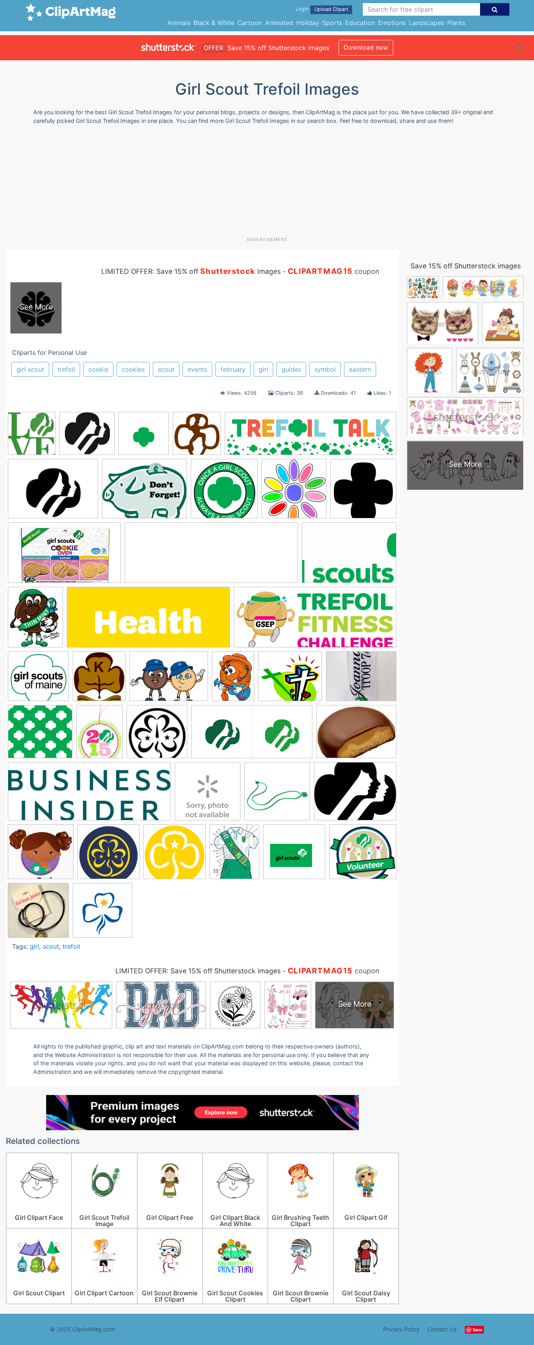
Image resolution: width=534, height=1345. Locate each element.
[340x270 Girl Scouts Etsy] (361, 679)
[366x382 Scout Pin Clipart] (196, 437)
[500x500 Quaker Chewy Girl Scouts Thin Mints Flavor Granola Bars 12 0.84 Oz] (207, 794)
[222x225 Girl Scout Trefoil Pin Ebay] (38, 913)
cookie (98, 369)
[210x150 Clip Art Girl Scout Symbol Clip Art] (349, 556)
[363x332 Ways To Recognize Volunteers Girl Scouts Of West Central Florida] (363, 855)
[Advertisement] (267, 183)
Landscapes (426, 23)
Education (360, 23)
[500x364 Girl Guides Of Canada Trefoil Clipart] (169, 680)
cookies (133, 369)
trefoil (66, 369)
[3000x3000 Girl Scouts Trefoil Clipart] (143, 437)
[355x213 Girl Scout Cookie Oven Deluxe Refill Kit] (64, 556)
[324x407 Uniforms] (234, 855)
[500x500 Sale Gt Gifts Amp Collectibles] (277, 794)
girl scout (30, 369)
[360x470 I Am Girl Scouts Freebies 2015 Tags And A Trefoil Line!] (99, 735)
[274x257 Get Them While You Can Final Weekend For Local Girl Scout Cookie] (38, 680)
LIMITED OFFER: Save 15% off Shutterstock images (198, 971)
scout (166, 369)
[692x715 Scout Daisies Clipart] (294, 492)
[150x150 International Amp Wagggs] (157, 735)
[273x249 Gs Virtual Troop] (87, 437)
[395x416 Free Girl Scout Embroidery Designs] (31, 437)
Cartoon (249, 23)
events (197, 369)
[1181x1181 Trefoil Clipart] (174, 855)
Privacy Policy (401, 1329)
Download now (366, 47)
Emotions (392, 23)
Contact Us (442, 1329)
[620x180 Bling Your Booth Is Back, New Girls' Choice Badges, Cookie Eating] (310, 437)
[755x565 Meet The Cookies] (356, 735)
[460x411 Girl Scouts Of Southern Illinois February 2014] (290, 680)
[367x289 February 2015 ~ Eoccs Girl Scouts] (144, 492)
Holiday (307, 23)
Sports (332, 23)
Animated (279, 23)
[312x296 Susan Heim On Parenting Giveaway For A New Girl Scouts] (40, 855)
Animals (178, 23)
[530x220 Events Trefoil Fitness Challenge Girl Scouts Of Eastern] (315, 621)
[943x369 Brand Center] (211, 556)
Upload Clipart (331, 9)
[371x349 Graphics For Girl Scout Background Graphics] (40, 735)
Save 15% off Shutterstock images (465, 266)
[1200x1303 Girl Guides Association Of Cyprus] (99, 680)
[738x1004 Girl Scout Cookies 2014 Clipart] (233, 680)
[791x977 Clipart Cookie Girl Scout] (35, 621)
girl (263, 369)
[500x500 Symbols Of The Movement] (108, 855)
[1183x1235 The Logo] (102, 914)
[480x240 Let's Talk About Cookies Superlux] (252, 735)
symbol (325, 369)
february (232, 369)
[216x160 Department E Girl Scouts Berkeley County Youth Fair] (53, 492)
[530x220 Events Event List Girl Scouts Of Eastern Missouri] (148, 621)
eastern (360, 369)
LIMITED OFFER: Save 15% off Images (191, 271)
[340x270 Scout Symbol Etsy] (355, 794)
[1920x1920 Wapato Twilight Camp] (294, 855)
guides (291, 369)
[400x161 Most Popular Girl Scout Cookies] (89, 795)
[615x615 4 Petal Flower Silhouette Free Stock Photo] (363, 492)
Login (302, 9)
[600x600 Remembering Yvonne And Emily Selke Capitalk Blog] (224, 492)
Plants (456, 23)
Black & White (214, 23)
